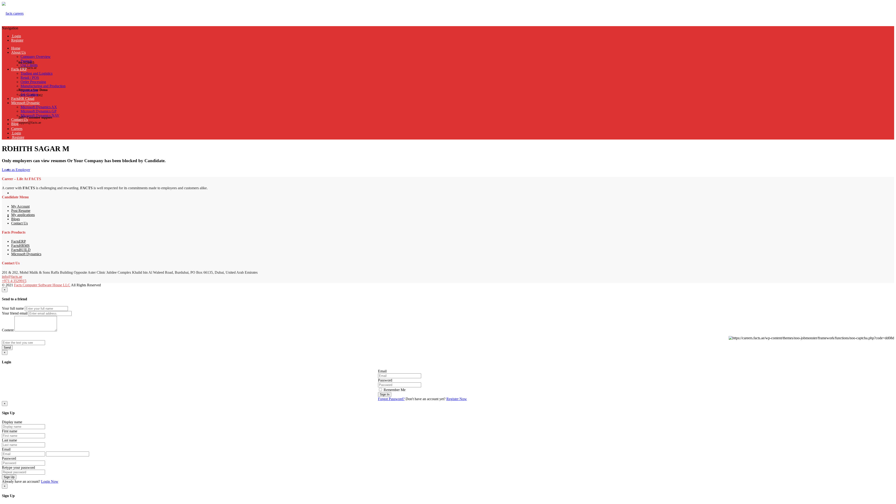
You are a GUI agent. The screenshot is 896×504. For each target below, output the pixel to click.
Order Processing (33, 82)
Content (8, 330)
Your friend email (15, 313)
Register (17, 40)
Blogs (15, 219)
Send (7, 347)
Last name (9, 440)
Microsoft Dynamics (26, 254)
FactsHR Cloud (22, 99)
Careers (16, 129)
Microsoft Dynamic (25, 103)
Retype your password (18, 467)
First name (9, 431)
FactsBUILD (21, 250)
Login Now (49, 481)
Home (15, 48)
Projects (26, 61)
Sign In (384, 394)
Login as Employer (16, 170)
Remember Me (394, 390)
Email (382, 371)
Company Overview (36, 57)
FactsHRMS (20, 246)
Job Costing (29, 94)
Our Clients (29, 65)
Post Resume (20, 211)
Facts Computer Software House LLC (42, 285)
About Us (18, 52)
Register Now (456, 399)
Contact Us (19, 120)
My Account (20, 206)
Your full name (13, 308)
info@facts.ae (12, 277)
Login (16, 36)
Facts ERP (19, 69)
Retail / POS (30, 78)
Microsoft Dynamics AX (39, 107)
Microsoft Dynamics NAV (40, 115)
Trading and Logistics (36, 73)
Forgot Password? (391, 399)
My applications (23, 215)
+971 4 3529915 (14, 281)
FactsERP (18, 241)
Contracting (29, 90)
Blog (14, 124)
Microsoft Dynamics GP (38, 111)
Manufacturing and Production (43, 86)
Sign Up (9, 477)
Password (385, 380)
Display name (12, 422)
